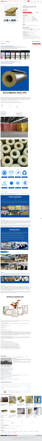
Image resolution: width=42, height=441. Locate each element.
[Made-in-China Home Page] (4, 1)
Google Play (5, 435)
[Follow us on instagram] (38, 435)
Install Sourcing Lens (15, 435)
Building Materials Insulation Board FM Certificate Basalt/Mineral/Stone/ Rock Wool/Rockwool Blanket (4, 404)
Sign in (40, 1)
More (1, 433)
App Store (2, 435)
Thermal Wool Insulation (9, 432)
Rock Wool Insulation (12, 375)
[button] (35, 1)
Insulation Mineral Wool (31, 431)
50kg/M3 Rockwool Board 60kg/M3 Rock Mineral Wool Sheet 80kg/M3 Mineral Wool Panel (37, 404)
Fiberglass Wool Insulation (17, 375)
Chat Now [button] (37, 12)
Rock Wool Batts (2, 428)
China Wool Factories (9, 431)
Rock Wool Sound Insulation (7, 428)
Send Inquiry (27, 12)
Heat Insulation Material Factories (15, 431)
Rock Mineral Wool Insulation (3, 432)
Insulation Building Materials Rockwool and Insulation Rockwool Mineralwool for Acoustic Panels (20, 404)
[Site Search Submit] (29, 1)
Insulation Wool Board (36, 431)
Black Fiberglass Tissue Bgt (7, 375)
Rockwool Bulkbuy (14, 432)
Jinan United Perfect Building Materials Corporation (28, 7)
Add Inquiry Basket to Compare (11, 22)
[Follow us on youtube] (39, 435)
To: (3, 385)
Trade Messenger (9, 435)
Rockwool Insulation (26, 431)
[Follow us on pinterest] (40, 435)
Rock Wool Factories (21, 431)
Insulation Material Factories (3, 431)
